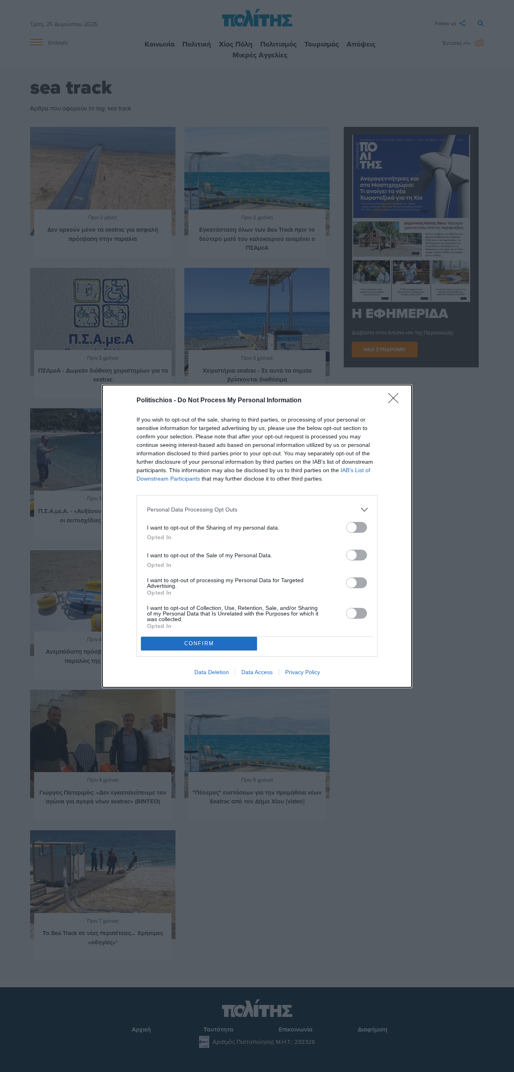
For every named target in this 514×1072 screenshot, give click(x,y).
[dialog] (257, 536)
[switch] (356, 527)
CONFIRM (199, 643)
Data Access (257, 672)
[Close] (396, 400)
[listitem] (257, 509)
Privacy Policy (302, 672)
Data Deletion (211, 672)
